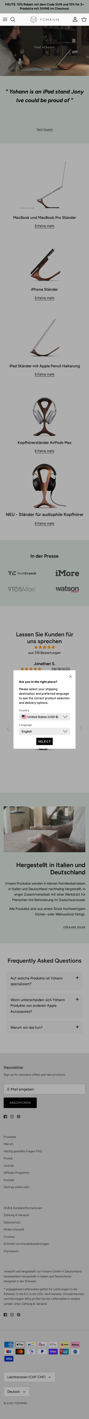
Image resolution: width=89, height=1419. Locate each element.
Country (24, 710)
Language (25, 725)
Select (44, 741)
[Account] (74, 19)
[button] (70, 676)
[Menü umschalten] (5, 19)
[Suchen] (15, 19)
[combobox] (40, 717)
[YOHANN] (44, 19)
